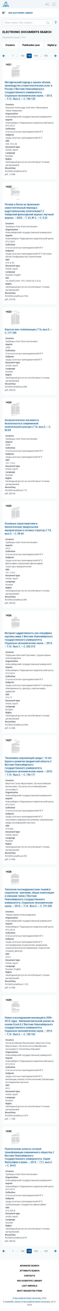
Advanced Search (29, 1265)
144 (36, 55)
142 (22, 55)
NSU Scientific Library (29, 1281)
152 (46, 55)
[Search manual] (56, 22)
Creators (10, 45)
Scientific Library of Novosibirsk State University (27, 1302)
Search (47, 22)
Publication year (31, 45)
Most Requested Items (29, 1291)
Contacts (29, 1275)
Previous (3, 56)
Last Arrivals (29, 1286)
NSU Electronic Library (20, 13)
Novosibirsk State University (28, 1298)
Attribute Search (29, 1270)
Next (55, 56)
